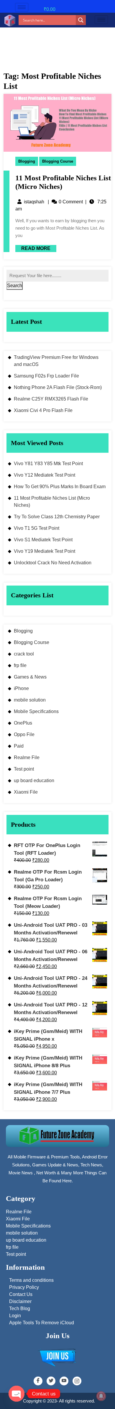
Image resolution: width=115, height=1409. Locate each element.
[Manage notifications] (101, 1396)
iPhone (21, 688)
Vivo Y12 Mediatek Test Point (44, 475)
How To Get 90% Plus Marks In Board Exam (60, 486)
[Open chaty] (16, 1394)
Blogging (26, 161)
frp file (20, 665)
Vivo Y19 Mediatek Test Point (44, 551)
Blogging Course (57, 161)
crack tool (24, 653)
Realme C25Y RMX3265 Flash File (51, 398)
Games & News (30, 676)
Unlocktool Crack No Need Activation (52, 562)
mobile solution (30, 699)
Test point (24, 768)
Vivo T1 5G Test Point (36, 528)
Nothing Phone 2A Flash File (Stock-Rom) (58, 387)
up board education (34, 780)
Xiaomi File (26, 792)
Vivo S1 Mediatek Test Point (43, 539)
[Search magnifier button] (81, 20)
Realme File (27, 757)
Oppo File (24, 734)
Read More (32, 248)
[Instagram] (77, 1381)
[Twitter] (51, 1381)
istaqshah (34, 201)
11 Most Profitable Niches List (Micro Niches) (52, 502)
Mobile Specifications (36, 711)
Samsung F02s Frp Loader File (46, 375)
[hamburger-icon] (21, 7)
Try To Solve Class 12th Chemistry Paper (57, 516)
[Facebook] (38, 1381)
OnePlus (23, 722)
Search (14, 285)
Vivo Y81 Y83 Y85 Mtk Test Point (48, 463)
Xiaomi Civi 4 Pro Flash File (43, 410)
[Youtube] (64, 1381)
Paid (19, 745)
